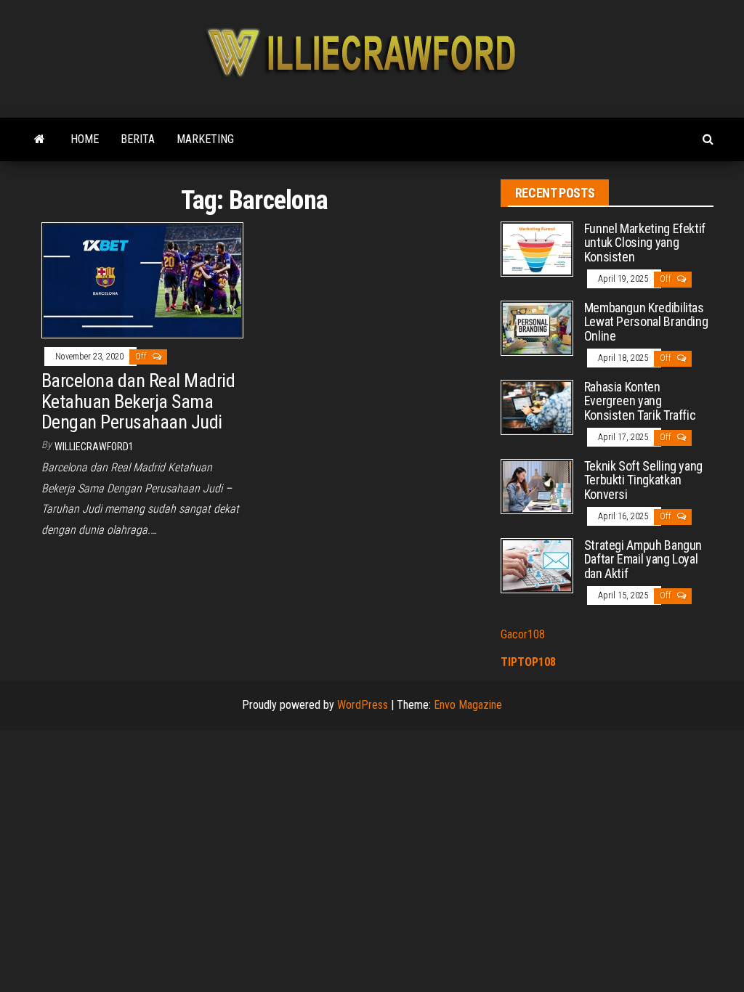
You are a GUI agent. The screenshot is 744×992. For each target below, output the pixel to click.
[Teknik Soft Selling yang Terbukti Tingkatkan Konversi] (537, 485)
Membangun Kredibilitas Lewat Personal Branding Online (646, 322)
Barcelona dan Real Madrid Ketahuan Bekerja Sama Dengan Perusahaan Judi (138, 401)
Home (84, 139)
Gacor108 (523, 634)
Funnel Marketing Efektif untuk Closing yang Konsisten (644, 243)
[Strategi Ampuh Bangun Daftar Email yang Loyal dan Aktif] (537, 565)
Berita (138, 139)
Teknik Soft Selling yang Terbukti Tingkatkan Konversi (643, 480)
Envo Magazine (468, 705)
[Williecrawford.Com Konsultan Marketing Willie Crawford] (40, 139)
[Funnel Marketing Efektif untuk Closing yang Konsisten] (537, 248)
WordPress (362, 705)
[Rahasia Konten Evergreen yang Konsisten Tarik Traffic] (537, 406)
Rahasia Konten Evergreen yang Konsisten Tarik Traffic (640, 401)
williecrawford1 (94, 446)
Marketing (205, 139)
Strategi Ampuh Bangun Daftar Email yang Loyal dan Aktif (643, 559)
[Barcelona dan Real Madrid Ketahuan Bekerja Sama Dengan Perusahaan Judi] (142, 279)
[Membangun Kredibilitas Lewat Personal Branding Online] (537, 327)
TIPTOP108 (528, 662)
